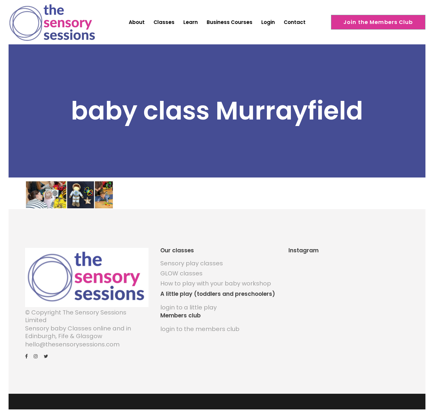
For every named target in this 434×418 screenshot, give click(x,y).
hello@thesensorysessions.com (72, 344)
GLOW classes (181, 273)
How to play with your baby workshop (215, 283)
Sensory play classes (191, 263)
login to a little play (188, 307)
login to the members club (199, 329)
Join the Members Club (378, 22)
